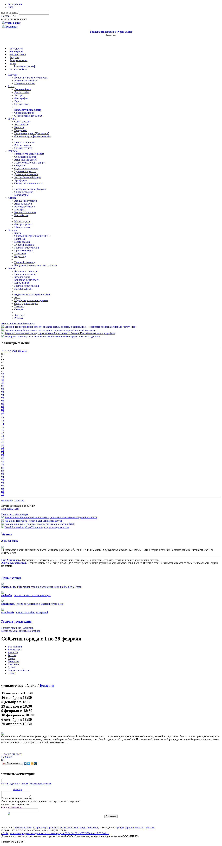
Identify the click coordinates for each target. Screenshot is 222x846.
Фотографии (21, 98)
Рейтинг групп (22, 145)
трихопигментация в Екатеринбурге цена (40, 603)
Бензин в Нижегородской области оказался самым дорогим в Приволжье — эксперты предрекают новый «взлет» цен (70, 326)
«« (2, 350)
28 (2, 374)
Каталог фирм (22, 277)
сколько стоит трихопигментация (32, 595)
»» (8, 350)
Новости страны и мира (14, 514)
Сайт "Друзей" (22, 121)
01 (2, 385)
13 (2, 421)
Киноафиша (16, 51)
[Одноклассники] (32, 763)
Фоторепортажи (18, 60)
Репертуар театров (24, 206)
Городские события (18, 670)
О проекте (39, 827)
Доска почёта (21, 92)
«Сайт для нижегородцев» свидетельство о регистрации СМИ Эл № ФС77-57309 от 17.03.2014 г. (55, 833)
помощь (17, 789)
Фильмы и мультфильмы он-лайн (32, 136)
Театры (12, 655)
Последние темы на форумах (30, 189)
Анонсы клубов (23, 203)
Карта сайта (52, 827)
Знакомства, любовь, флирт (29, 162)
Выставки (13, 664)
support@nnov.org (134, 827)
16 (2, 429)
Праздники (20, 130)
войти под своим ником (14, 783)
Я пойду (6, 754)
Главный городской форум (29, 153)
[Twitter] (28, 763)
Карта (13, 63)
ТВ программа (18, 54)
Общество (20, 165)
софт (33, 66)
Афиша (12, 197)
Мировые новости (24, 83)
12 (2, 418)
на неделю (7, 500)
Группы (12, 118)
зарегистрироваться (40, 783)
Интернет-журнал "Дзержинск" (31, 133)
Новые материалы (24, 142)
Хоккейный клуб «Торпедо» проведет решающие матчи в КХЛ (40, 524)
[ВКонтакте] (25, 763)
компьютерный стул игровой (32, 612)
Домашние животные (26, 174)
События (28, 627)
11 (2, 415)
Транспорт (20, 253)
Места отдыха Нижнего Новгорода (20, 630)
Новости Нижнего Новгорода (30, 77)
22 (2, 447)
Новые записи (11, 578)
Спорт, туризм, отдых (26, 303)
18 (2, 435)
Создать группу (23, 148)
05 (2, 397)
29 (2, 377)
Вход (10, 7)
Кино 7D (13, 652)
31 (2, 383)
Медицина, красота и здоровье (31, 300)
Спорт (11, 673)
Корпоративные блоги (26, 279)
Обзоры (18, 309)
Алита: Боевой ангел (13, 563)
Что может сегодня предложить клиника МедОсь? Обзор (50, 586)
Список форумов (23, 192)
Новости (12, 74)
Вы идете (16, 754)
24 (2, 453)
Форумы (14, 57)
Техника (19, 306)
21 (2, 444)
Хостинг (19, 315)
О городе (13, 230)
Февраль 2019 (19, 350)
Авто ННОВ (21, 124)
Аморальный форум (25, 159)
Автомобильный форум (27, 177)
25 (2, 456)
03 (2, 391)
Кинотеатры (14, 649)
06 (2, 400)
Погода (5, 15)
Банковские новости (25, 271)
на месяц (19, 500)
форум (120, 827)
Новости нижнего (24, 244)
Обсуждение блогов (25, 156)
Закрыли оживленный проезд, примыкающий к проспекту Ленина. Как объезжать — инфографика (60, 333)
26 (2, 459)
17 (2, 432)
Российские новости (25, 80)
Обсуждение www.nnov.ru (28, 183)
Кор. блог (93, 827)
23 (2, 450)
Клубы (11, 658)
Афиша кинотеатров (25, 200)
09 (2, 409)
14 (2, 424)
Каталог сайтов (18, 69)
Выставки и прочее (25, 212)
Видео (17, 101)
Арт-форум (20, 180)
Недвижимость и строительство (32, 294)
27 (2, 462)
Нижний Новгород (24, 262)
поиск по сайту (9, 12)
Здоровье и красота (25, 171)
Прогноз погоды (23, 250)
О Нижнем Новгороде (73, 827)
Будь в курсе (111, 35)
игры (27, 66)
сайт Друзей (16, 48)
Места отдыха (22, 221)
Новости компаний (25, 274)
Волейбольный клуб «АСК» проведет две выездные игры (37, 527)
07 (2, 403)
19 (2, 438)
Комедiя (47, 685)
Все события (21, 215)
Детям (11, 667)
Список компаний (24, 112)
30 (2, 380)
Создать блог (21, 104)
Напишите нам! (10, 508)
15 (2, 427)
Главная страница (11, 627)
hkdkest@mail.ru (22, 827)
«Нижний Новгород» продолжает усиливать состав (33, 520)
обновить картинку (13, 807)
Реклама (18, 318)
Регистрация (15, 4)
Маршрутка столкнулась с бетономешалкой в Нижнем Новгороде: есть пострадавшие (52, 336)
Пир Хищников (10, 560)
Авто (17, 297)
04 (2, 394)
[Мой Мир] (35, 763)
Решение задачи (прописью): (17, 798)
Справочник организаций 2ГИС (32, 236)
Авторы (18, 95)
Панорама (19, 238)
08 (2, 406)
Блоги (11, 86)
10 (2, 412)
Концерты (20, 209)
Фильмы (18, 66)
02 (2, 388)
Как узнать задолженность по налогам (35, 265)
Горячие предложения (26, 247)
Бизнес (11, 268)
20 (2, 441)
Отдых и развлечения (26, 168)
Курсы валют (21, 282)
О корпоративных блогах (28, 115)
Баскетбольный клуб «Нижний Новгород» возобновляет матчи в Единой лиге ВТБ (51, 517)
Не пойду (6, 756)
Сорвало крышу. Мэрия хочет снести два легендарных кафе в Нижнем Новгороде (50, 330)
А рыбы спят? (9, 540)
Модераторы (21, 194)
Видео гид (20, 256)
